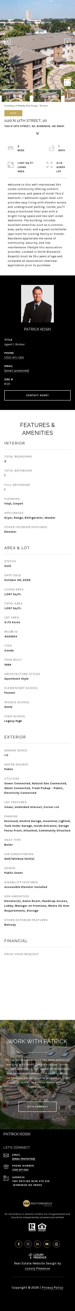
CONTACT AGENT (37, 395)
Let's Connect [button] (37, 1106)
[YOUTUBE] (46, 1244)
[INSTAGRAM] (28, 1244)
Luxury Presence (37, 1268)
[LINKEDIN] (37, 1244)
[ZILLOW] (56, 1244)
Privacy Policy (52, 1287)
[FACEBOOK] (18, 1244)
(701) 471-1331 (14, 357)
